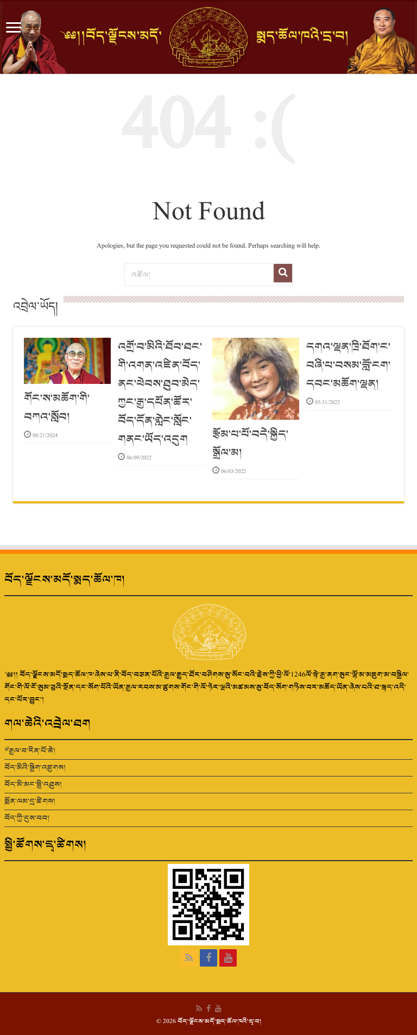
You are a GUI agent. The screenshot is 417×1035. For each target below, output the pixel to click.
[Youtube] (228, 958)
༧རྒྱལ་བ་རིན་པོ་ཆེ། (29, 750)
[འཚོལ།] (283, 273)
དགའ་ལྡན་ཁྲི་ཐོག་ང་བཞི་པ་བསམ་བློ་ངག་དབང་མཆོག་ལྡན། (348, 365)
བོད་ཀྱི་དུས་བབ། (26, 818)
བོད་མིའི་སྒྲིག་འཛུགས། (35, 767)
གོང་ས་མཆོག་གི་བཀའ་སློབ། (57, 407)
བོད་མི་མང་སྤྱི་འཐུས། (33, 784)
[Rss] (189, 958)
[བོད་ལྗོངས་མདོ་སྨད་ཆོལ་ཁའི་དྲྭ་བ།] (208, 38)
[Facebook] (208, 958)
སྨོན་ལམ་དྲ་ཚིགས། (29, 801)
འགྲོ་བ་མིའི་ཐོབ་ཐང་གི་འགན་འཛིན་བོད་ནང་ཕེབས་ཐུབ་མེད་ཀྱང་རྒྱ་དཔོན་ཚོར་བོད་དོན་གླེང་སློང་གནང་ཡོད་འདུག (160, 393)
